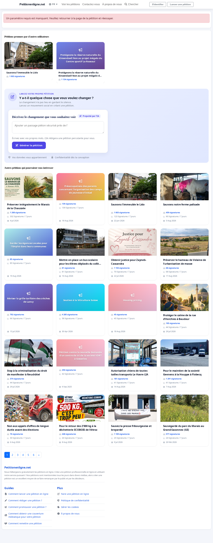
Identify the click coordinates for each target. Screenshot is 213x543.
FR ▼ (55, 4)
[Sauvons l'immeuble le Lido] (28, 61)
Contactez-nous (91, 4)
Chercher (133, 4)
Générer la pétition (31, 145)
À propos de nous (112, 4)
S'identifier (157, 4)
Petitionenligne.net (32, 4)
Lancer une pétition (180, 4)
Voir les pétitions (71, 4)
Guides (9, 488)
